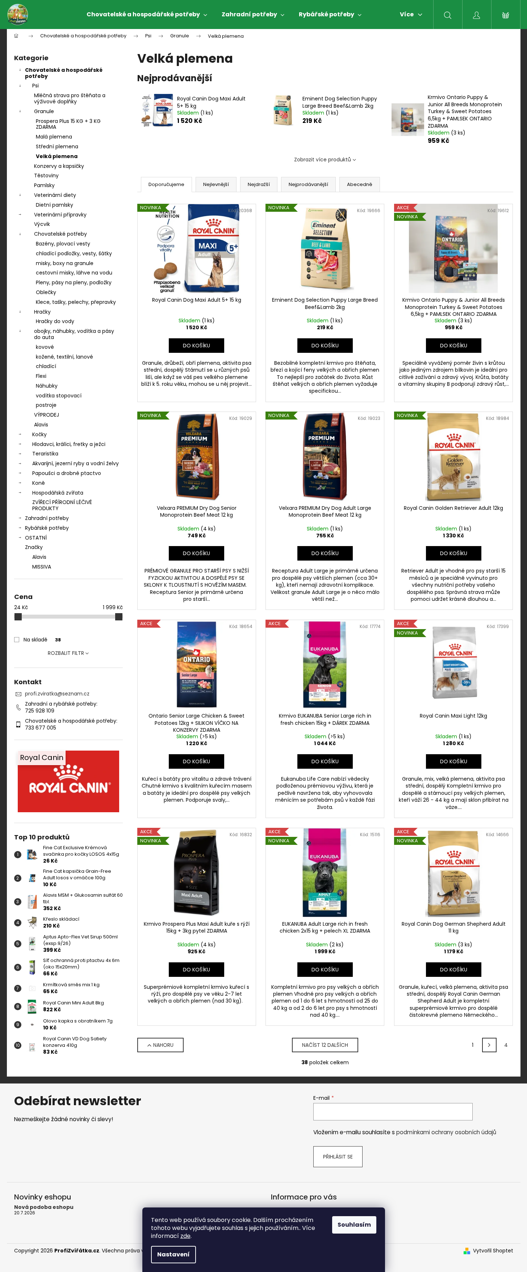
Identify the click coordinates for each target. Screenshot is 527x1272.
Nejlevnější (216, 184)
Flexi (41, 376)
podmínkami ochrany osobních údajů (446, 1132)
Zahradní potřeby (47, 518)
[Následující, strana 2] (489, 1045)
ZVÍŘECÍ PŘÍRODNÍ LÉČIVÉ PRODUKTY (62, 505)
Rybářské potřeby (47, 528)
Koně (38, 483)
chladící (46, 366)
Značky (34, 547)
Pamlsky (44, 185)
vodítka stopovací (58, 395)
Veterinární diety (55, 195)
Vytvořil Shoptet (493, 1250)
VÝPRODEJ (46, 414)
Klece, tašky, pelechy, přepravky (76, 302)
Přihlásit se (338, 1156)
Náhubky (47, 385)
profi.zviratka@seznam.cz (57, 693)
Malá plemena (54, 136)
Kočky (39, 434)
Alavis (41, 424)
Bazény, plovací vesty (63, 243)
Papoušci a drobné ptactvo (66, 473)
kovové (45, 347)
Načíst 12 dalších (325, 1045)
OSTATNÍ (36, 537)
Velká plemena (57, 156)
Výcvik (42, 224)
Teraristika (45, 453)
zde (185, 1236)
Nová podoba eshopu (44, 1207)
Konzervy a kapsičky (59, 166)
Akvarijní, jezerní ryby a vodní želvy (75, 463)
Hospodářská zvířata (57, 492)
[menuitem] (146, 14)
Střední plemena (57, 146)
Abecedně (359, 184)
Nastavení (173, 1254)
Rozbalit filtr (66, 653)
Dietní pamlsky (54, 204)
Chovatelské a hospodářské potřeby (64, 73)
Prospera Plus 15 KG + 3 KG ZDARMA (68, 124)
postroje (46, 405)
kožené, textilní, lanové (64, 356)
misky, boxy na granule (64, 263)
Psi (35, 85)
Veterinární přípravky (60, 214)
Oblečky (46, 292)
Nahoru (163, 1045)
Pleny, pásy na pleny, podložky (74, 282)
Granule (44, 111)
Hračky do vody (55, 321)
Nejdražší (259, 184)
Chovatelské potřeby (60, 234)
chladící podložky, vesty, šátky (74, 253)
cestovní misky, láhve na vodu (74, 272)
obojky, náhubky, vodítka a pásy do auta (74, 334)
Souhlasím (354, 1225)
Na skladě (42, 639)
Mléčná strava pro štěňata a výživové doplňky (69, 98)
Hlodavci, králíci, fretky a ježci (68, 444)
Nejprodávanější (308, 184)
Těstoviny (46, 175)
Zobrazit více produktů (322, 159)
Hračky (42, 311)
